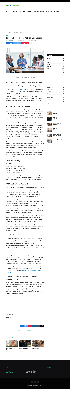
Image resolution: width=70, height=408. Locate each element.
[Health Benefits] (12, 6)
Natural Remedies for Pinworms (36, 349)
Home (10, 11)
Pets (47, 95)
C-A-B (35, 210)
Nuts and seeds (49, 91)
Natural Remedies (50, 87)
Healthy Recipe (49, 11)
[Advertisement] (35, 22)
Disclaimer (7, 373)
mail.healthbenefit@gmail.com (32, 370)
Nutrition (42, 11)
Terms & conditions (9, 372)
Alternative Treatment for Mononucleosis (57, 140)
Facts (48, 68)
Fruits (48, 72)
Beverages (48, 58)
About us (7, 368)
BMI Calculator (57, 11)
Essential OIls (49, 66)
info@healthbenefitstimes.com (32, 368)
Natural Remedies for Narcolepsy (57, 129)
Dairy (48, 60)
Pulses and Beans (50, 99)
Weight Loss (29, 11)
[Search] (63, 11)
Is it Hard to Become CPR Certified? (33, 331)
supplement (49, 103)
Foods (48, 70)
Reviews (48, 101)
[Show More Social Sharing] (30, 43)
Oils (47, 93)
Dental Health (15, 11)
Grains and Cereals (50, 76)
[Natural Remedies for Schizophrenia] (25, 343)
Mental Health (23, 11)
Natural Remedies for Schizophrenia (23, 349)
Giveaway (48, 74)
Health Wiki (36, 11)
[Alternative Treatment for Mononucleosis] (49, 141)
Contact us (8, 370)
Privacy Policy (8, 371)
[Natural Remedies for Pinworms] (38, 343)
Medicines (48, 83)
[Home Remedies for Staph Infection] (12, 343)
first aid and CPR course (20, 89)
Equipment (49, 64)
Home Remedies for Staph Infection (11, 349)
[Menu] (6, 11)
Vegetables (49, 105)
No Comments (28, 40)
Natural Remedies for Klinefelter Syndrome (57, 135)
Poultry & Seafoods (50, 97)
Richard (8, 40)
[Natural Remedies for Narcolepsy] (49, 130)
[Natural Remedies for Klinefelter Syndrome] (49, 135)
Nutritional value (49, 89)
